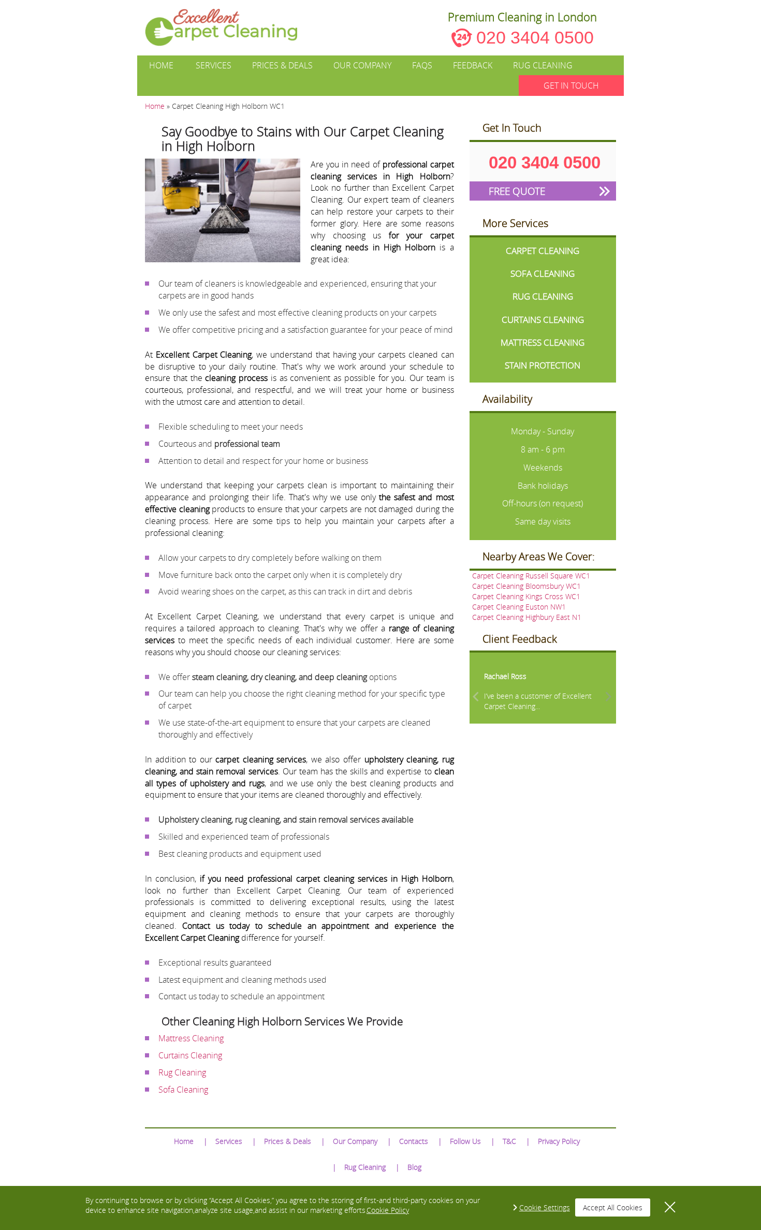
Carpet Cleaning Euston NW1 (519, 607)
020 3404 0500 (535, 37)
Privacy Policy (559, 1141)
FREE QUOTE (517, 191)
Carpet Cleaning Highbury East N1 (526, 617)
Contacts (413, 1141)
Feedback (472, 65)
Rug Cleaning (543, 65)
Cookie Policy (388, 1210)
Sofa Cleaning (183, 1089)
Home (161, 65)
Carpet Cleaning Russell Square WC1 (531, 576)
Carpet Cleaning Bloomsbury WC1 (526, 586)
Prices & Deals (282, 65)
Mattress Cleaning (191, 1038)
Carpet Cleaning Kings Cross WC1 (526, 596)
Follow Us (465, 1141)
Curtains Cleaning (190, 1055)
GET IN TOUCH (571, 85)
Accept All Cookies (612, 1207)
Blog (414, 1167)
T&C (509, 1141)
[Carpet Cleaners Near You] (229, 27)
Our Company (362, 65)
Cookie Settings (544, 1207)
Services (213, 65)
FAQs (422, 65)
